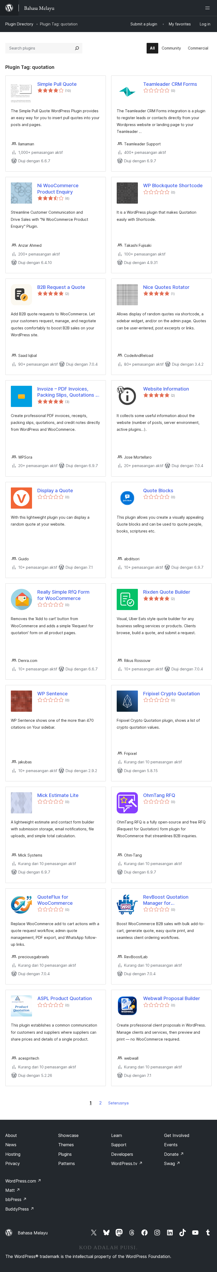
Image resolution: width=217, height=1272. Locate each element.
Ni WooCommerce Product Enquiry (58, 188)
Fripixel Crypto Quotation (171, 693)
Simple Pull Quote (57, 84)
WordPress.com (23, 1181)
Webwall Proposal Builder (171, 998)
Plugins (65, 1154)
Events (171, 1144)
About (11, 1135)
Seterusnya (118, 1103)
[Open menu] (208, 8)
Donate (174, 1154)
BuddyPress (19, 1209)
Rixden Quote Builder (166, 592)
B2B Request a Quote (61, 287)
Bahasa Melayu (33, 1232)
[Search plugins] (77, 48)
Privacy (12, 1163)
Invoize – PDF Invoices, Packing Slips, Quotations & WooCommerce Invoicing (68, 392)
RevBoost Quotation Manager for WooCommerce (165, 900)
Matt (12, 1190)
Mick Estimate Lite (58, 795)
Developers (122, 1154)
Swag (172, 1163)
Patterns (66, 1163)
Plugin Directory (19, 24)
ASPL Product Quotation (64, 998)
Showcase (68, 1135)
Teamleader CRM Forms (170, 84)
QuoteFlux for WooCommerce (55, 900)
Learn (116, 1135)
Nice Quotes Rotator (166, 287)
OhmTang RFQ (159, 795)
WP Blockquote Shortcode (173, 185)
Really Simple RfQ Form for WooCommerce (63, 595)
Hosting (12, 1154)
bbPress (16, 1199)
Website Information (166, 389)
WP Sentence (52, 693)
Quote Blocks (158, 490)
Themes (66, 1144)
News (10, 1144)
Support (118, 1144)
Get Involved (176, 1135)
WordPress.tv (127, 1163)
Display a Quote (55, 490)
